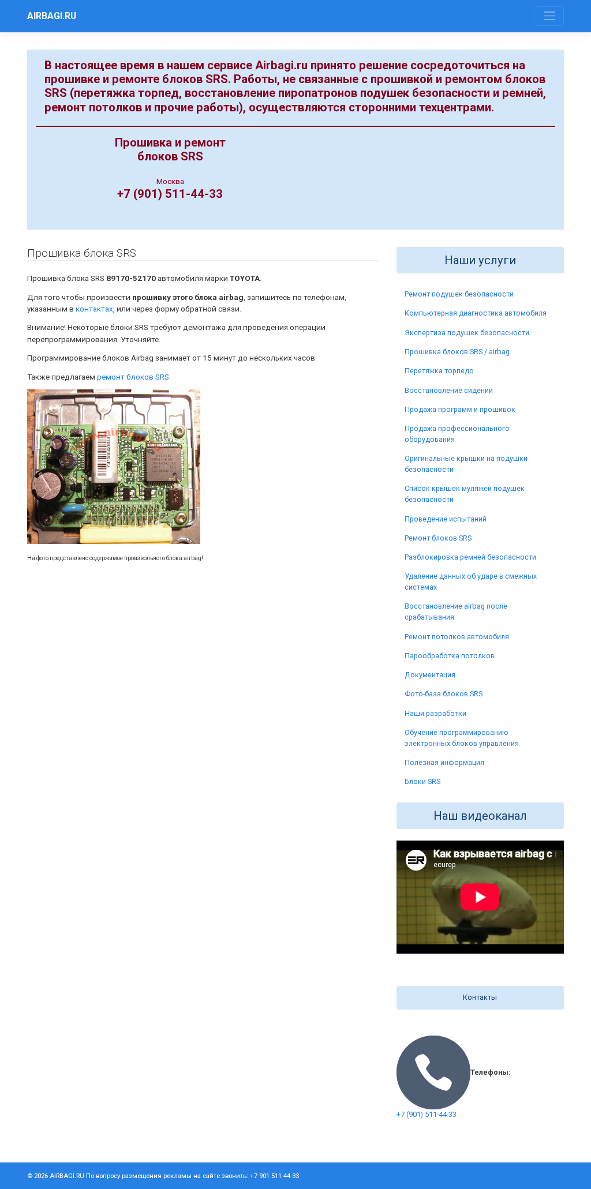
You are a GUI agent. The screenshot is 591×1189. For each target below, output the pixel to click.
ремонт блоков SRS (133, 376)
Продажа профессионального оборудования (457, 434)
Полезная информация (444, 762)
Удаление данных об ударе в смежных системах (471, 581)
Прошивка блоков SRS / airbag (457, 351)
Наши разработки (435, 713)
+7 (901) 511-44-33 (427, 1114)
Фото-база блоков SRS (443, 693)
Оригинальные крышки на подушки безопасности (466, 464)
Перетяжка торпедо (439, 370)
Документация (430, 674)
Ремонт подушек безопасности (459, 294)
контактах (94, 308)
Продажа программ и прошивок (460, 409)
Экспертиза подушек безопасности (467, 332)
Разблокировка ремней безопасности (470, 557)
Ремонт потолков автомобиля (457, 636)
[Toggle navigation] (550, 16)
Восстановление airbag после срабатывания (456, 611)
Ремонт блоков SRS (438, 538)
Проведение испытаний (446, 519)
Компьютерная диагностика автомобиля (476, 313)
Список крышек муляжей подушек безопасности (465, 494)
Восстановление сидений (449, 390)
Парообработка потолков (450, 655)
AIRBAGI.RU (51, 15)
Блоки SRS (422, 781)
